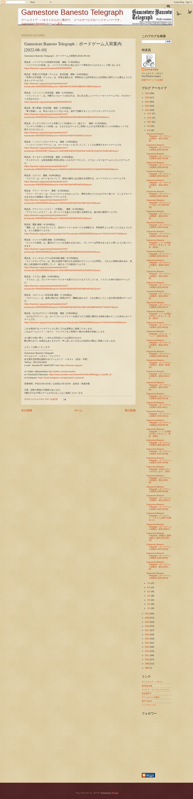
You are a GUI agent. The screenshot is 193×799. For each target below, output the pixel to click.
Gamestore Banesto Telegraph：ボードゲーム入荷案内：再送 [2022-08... (159, 343)
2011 (147, 655)
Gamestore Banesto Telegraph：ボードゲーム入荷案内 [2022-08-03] (159, 546)
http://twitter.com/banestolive (62, 371)
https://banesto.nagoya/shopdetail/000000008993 (48, 68)
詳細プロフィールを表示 (152, 80)
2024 (147, 102)
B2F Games (147, 701)
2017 (147, 630)
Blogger (115, 793)
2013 (147, 647)
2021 (147, 613)
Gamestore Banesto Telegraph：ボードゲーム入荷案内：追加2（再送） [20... (159, 363)
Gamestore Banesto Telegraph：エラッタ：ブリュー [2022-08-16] (159, 333)
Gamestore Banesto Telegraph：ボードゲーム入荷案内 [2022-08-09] (159, 451)
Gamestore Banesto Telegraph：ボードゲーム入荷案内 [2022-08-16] (159, 324)
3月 (149, 600)
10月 (149, 122)
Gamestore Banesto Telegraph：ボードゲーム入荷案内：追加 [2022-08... (159, 137)
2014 (147, 643)
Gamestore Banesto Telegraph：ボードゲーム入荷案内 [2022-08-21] (159, 253)
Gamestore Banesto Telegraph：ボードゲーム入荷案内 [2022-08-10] (159, 422)
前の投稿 (130, 410)
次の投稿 (26, 410)
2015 (147, 639)
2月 (149, 604)
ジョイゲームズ (148, 705)
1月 (149, 608)
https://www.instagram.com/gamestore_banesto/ (61, 378)
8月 (149, 130)
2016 (147, 634)
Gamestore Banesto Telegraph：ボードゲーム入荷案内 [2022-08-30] (159, 147)
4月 (149, 596)
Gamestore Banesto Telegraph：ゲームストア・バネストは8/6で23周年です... (159, 516)
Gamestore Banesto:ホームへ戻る (42, 23)
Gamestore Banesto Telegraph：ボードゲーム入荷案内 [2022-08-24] (159, 224)
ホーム (78, 410)
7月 (149, 583)
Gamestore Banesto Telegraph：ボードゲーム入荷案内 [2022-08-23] (159, 233)
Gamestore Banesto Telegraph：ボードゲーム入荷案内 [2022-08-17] (159, 304)
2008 (147, 668)
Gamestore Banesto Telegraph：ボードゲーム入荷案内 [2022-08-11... (159, 404)
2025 (147, 97)
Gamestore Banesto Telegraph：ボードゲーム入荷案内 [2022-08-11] (159, 413)
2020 (147, 618)
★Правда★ (147, 686)
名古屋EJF (146, 693)
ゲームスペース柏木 (150, 697)
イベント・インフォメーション (155, 689)
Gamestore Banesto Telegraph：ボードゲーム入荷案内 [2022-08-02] (159, 555)
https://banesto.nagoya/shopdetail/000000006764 (48, 102)
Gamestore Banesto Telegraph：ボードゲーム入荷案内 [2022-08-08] (159, 460)
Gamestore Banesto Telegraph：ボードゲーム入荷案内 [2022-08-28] (159, 164)
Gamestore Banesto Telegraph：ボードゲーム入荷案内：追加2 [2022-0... (159, 263)
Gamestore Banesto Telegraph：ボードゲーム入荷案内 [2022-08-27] (159, 173)
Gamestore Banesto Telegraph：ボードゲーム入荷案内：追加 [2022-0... (159, 497)
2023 (147, 106)
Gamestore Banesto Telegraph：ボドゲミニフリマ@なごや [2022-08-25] (159, 203)
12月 (149, 113)
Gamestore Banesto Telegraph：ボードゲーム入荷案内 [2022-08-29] (159, 156)
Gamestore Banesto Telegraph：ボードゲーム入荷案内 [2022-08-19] (159, 284)
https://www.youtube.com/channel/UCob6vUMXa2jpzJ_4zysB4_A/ (80, 374)
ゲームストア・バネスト (152, 682)
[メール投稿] (64, 399)
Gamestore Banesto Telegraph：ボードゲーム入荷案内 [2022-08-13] (159, 396)
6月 (149, 587)
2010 (147, 659)
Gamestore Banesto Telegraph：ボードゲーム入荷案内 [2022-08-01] (159, 575)
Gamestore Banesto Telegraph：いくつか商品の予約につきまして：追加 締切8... (159, 243)
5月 (149, 591)
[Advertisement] (172, 756)
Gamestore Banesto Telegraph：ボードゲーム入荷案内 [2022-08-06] (159, 489)
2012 (147, 651)
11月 (149, 118)
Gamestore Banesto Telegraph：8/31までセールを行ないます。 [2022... (159, 469)
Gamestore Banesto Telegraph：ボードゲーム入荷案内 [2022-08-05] (159, 506)
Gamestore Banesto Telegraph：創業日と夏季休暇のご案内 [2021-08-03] (159, 536)
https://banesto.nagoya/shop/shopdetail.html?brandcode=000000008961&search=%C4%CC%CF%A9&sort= (75, 234)
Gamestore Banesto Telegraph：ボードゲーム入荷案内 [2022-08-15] (159, 353)
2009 (147, 664)
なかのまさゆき (151, 69)
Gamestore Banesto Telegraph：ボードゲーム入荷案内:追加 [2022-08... (159, 442)
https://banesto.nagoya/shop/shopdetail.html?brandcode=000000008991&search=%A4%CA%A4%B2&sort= (75, 322)
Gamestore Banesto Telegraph (72, 12)
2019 (147, 622)
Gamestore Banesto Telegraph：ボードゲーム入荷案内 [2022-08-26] (159, 193)
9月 (149, 126)
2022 (147, 110)
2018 (147, 626)
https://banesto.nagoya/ (71, 365)
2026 (147, 93)
